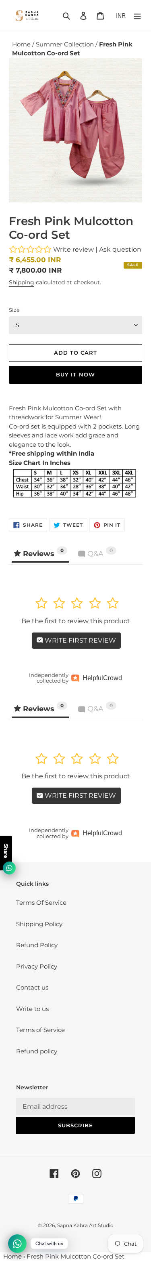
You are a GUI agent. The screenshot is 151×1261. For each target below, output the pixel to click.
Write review (73, 249)
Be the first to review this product (75, 621)
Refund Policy (37, 945)
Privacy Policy (36, 966)
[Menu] (137, 15)
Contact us (32, 987)
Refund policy (36, 1051)
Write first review (79, 640)
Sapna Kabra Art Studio (85, 1225)
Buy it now (75, 374)
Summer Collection (65, 44)
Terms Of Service (41, 902)
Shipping (21, 282)
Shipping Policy (39, 924)
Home (22, 44)
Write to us (32, 1009)
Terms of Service (40, 1030)
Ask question (120, 249)
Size (14, 310)
